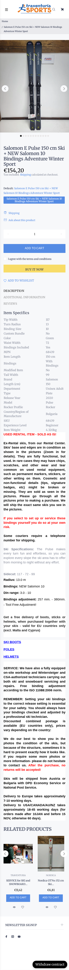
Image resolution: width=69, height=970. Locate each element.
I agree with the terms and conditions (29, 259)
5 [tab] (31, 136)
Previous (5, 88)
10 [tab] (43, 136)
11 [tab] (46, 136)
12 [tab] (48, 136)
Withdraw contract (49, 964)
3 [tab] (26, 136)
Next (64, 88)
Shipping (25, 174)
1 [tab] (21, 136)
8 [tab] (38, 136)
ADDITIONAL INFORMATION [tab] (24, 297)
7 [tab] (36, 136)
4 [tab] (28, 136)
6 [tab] (33, 136)
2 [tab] (23, 136)
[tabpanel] (34, 86)
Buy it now (34, 269)
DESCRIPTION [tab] (14, 291)
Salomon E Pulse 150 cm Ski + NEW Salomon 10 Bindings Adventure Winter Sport (34, 200)
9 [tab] (41, 136)
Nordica (51, 875)
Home (5, 21)
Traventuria (18, 875)
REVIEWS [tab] (10, 303)
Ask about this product (21, 220)
